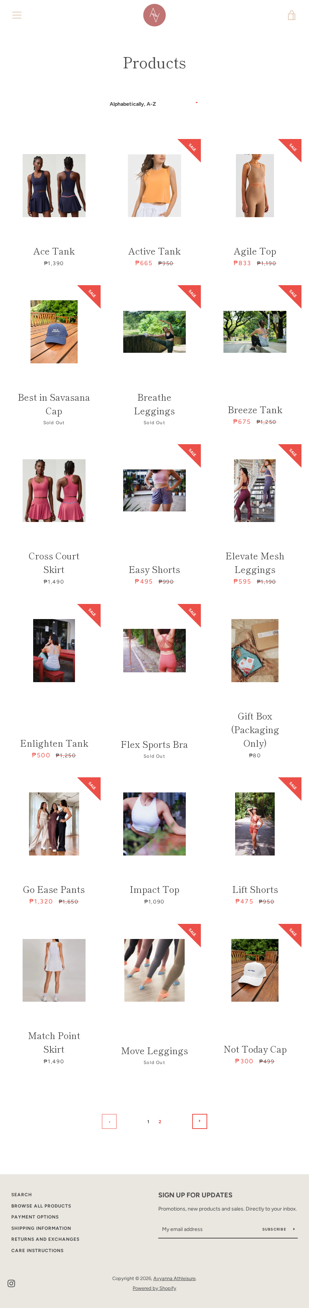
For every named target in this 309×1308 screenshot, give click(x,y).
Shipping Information (41, 1228)
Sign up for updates (195, 1195)
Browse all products (41, 1206)
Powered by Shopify (154, 1288)
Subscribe (275, 1229)
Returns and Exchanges (45, 1239)
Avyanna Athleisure (174, 1278)
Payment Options (35, 1217)
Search (21, 1194)
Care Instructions (37, 1250)
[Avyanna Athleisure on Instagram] (11, 1282)
